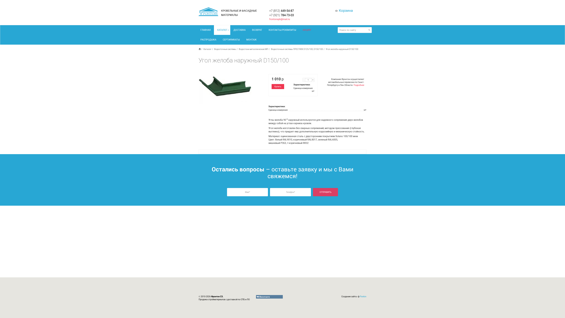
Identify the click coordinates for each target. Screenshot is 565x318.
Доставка (240, 30)
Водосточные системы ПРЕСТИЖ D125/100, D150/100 (297, 49)
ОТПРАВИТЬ (325, 192)
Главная (205, 30)
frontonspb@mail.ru (279, 19)
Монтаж (251, 39)
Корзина (346, 11)
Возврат (257, 30)
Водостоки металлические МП (253, 49)
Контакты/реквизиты (282, 30)
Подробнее (359, 85)
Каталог (222, 30)
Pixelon (363, 296)
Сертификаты (231, 39)
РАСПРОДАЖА (208, 39)
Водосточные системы (225, 49)
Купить (277, 86)
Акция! (307, 30)
